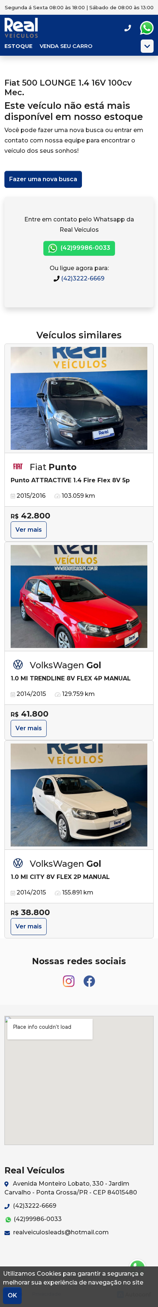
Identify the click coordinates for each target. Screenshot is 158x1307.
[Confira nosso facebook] (89, 978)
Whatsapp (147, 28)
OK (12, 1295)
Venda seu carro (66, 46)
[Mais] (147, 46)
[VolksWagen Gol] (79, 596)
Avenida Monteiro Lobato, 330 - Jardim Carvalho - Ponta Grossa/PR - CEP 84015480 (70, 1188)
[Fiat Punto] (79, 398)
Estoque (18, 46)
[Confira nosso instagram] (69, 978)
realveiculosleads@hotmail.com (60, 1232)
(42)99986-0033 (84, 247)
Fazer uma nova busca (43, 179)
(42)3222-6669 (82, 278)
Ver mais (28, 529)
